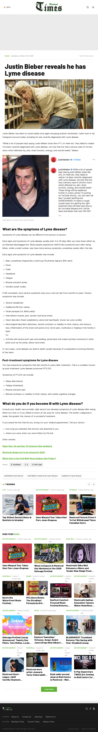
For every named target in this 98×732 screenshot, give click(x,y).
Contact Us (26, 717)
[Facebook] (90, 709)
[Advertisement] (49, 32)
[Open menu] (93, 7)
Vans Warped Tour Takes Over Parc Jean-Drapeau (51, 518)
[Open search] (87, 7)
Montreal (70, 539)
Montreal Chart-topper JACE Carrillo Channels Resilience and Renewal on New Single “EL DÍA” (11, 681)
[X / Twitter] (94, 709)
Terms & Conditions (88, 729)
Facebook (17, 464)
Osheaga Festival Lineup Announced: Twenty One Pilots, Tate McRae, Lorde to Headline (16, 641)
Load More (49, 689)
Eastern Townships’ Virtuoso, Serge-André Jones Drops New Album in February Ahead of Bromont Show (48, 642)
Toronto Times (33, 722)
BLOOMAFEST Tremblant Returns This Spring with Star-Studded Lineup (79, 640)
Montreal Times (17, 722)
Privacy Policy (73, 729)
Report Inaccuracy (86, 56)
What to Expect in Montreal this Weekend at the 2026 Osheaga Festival (48, 568)
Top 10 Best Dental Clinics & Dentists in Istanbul (17, 518)
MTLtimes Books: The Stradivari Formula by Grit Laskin (35, 601)
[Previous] (89, 484)
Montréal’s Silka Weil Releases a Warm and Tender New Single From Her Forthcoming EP (79, 569)
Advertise (38, 717)
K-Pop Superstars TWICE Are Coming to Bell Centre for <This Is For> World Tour (84, 677)
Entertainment (42, 490)
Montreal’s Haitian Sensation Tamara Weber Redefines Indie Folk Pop (84, 604)
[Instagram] (86, 709)
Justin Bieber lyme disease (13, 476)
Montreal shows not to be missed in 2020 (23, 452)
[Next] (94, 484)
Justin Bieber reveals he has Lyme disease (42, 476)
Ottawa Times (48, 722)
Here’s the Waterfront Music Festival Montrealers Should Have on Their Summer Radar (12, 604)
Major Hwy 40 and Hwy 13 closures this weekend (27, 446)
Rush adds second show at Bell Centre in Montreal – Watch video (60, 678)
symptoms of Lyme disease (71, 476)
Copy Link (38, 464)
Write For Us (51, 717)
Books (28, 576)
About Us (15, 717)
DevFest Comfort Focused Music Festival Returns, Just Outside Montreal (59, 605)
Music (7, 56)
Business (73, 490)
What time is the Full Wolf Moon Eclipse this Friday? (29, 458)
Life (4, 490)
